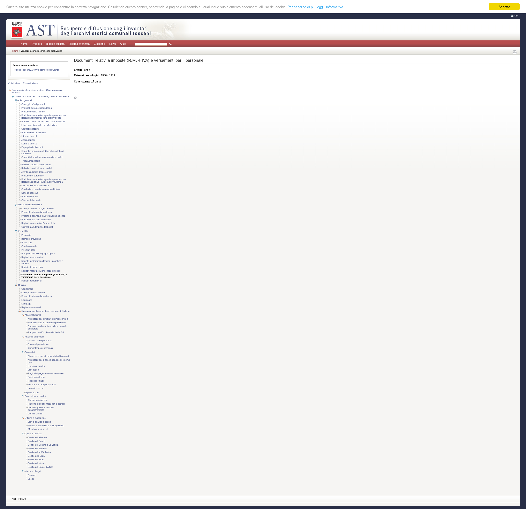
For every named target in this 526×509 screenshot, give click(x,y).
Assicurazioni (28, 140)
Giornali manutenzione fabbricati (37, 227)
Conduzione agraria (37, 400)
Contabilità (23, 231)
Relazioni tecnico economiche (36, 164)
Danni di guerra (29, 143)
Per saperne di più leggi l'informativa (315, 6)
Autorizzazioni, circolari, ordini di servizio (48, 319)
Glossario (99, 43)
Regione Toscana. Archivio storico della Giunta (36, 70)
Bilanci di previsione (31, 239)
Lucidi (31, 479)
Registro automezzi (31, 307)
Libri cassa (26, 300)
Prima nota (26, 242)
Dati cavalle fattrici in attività (35, 185)
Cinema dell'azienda (31, 200)
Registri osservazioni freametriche (38, 223)
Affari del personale (34, 336)
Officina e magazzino (35, 418)
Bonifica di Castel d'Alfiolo (40, 467)
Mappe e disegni (33, 471)
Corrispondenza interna (33, 292)
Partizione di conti (36, 377)
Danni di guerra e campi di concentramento (41, 408)
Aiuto (123, 43)
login (516, 15)
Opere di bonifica (33, 433)
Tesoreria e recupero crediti (41, 384)
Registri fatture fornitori (32, 257)
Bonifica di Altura (36, 459)
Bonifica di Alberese (37, 437)
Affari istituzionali (33, 315)
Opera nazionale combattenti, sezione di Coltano (45, 311)
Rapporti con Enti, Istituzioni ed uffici (46, 332)
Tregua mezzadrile (30, 161)
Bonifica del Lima (36, 456)
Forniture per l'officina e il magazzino (46, 425)
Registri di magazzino (32, 267)
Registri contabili (36, 381)
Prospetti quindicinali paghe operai (38, 253)
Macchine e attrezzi (37, 429)
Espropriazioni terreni (32, 147)
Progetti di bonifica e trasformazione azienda (43, 216)
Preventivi (26, 235)
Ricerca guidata (55, 43)
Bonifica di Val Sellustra (39, 452)
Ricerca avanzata (79, 43)
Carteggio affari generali (33, 104)
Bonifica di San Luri (37, 448)
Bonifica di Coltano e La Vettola (43, 445)
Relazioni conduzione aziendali (36, 168)
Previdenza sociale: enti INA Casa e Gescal (43, 121)
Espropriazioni (32, 392)
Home (24, 43)
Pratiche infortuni (29, 196)
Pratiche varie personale (40, 340)
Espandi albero (30, 83)
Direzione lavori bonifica (30, 204)
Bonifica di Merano (37, 463)
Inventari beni (28, 250)
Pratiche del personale (32, 175)
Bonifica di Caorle (36, 441)
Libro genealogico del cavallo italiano (39, 125)
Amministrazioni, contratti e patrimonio (47, 322)
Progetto (37, 43)
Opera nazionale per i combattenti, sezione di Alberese (42, 96)
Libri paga (26, 303)
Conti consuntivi (29, 246)
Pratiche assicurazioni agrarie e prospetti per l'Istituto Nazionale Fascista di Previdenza (43, 180)
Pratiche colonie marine (33, 111)
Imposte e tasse (36, 388)
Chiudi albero (14, 83)
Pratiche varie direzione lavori (36, 219)
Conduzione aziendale (36, 396)
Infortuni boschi (29, 136)
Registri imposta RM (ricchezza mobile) (41, 271)
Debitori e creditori (37, 366)
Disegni (31, 475)
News (112, 43)
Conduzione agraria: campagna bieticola (41, 189)
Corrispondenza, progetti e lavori (37, 208)
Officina (22, 285)
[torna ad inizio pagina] (75, 98)
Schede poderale (29, 193)
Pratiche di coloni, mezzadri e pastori (46, 404)
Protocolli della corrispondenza (36, 108)
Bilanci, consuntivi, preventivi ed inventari (48, 356)
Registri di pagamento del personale (45, 373)
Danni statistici (35, 413)
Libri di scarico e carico (39, 422)
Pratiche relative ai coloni (33, 132)
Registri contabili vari (31, 280)
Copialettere (27, 289)
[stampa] (515, 52)
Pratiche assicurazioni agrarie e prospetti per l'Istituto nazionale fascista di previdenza (43, 116)
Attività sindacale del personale (36, 172)
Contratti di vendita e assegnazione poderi (42, 157)
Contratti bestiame (30, 129)
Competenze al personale (40, 348)
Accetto (504, 6)
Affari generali (25, 100)
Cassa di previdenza (38, 344)
